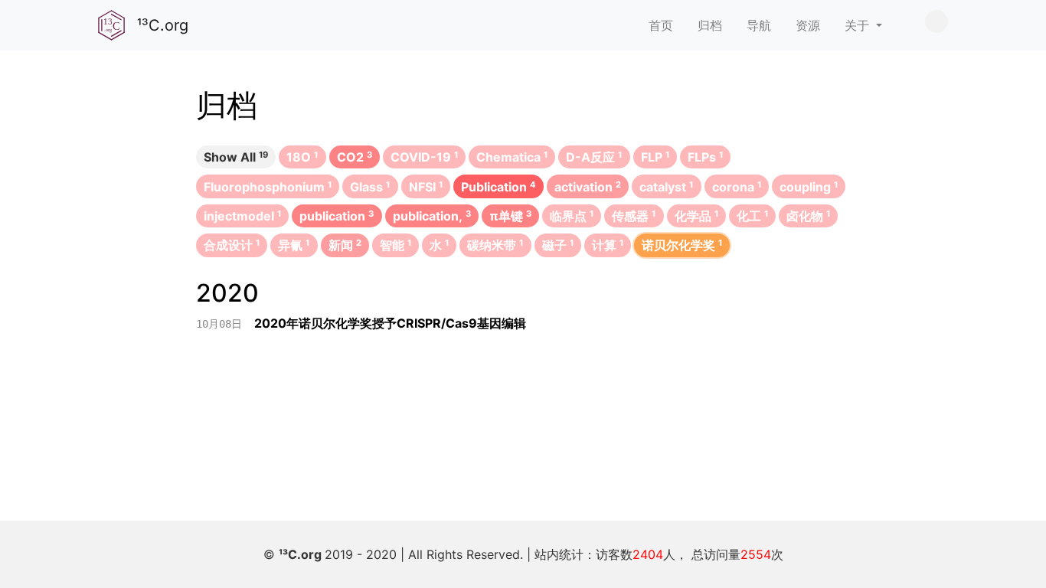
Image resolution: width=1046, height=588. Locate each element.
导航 (759, 25)
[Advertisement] (523, 400)
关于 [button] (859, 25)
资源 (808, 25)
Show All (236, 157)
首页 (661, 25)
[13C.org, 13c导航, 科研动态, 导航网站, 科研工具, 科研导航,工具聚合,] (111, 25)
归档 (710, 25)
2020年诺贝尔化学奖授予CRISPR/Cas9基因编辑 (390, 323)
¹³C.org (302, 554)
